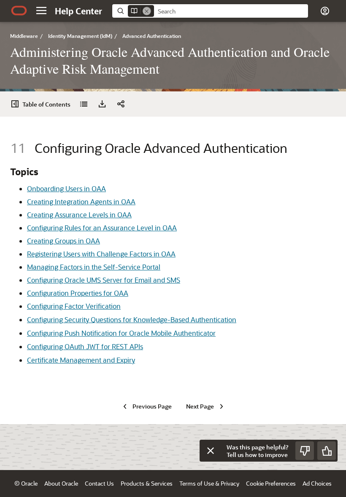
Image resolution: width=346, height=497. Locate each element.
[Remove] (146, 11)
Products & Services (147, 483)
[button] (41, 10)
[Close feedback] (210, 450)
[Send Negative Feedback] (304, 450)
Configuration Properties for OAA (77, 293)
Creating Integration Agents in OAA (81, 201)
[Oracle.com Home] (19, 10)
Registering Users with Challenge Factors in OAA (101, 253)
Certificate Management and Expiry (81, 359)
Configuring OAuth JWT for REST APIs (85, 346)
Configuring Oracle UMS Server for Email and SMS (103, 279)
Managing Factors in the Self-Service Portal (93, 266)
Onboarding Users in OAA (66, 188)
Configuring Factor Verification (74, 306)
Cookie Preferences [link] (271, 483)
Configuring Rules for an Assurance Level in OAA (102, 227)
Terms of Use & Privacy (209, 483)
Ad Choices (317, 483)
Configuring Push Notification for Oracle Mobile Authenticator (121, 333)
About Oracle (61, 483)
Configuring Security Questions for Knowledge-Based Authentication (131, 319)
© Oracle (26, 483)
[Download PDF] (102, 104)
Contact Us (99, 483)
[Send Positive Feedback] (326, 450)
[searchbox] (231, 11)
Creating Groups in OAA (63, 240)
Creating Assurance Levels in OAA (79, 214)
